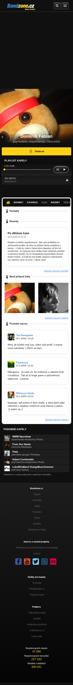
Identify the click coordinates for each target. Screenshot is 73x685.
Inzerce (37, 553)
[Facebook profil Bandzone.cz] (18, 561)
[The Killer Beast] (20, 298)
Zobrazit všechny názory (56, 419)
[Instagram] (44, 561)
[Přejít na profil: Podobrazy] (11, 364)
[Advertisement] (36, 50)
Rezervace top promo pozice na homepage (37, 547)
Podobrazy (22, 362)
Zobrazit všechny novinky (56, 271)
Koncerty (37, 500)
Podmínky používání (37, 624)
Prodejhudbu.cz (37, 589)
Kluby (37, 518)
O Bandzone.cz (37, 630)
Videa (37, 506)
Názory (55, 202)
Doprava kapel (37, 594)
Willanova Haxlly (25, 393)
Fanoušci (37, 512)
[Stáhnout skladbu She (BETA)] (67, 180)
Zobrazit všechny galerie (56, 318)
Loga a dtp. (37, 636)
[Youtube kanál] (27, 561)
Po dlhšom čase (18, 233)
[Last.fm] (53, 561)
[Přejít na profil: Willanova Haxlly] (11, 395)
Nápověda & (37, 613)
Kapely (37, 494)
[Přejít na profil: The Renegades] (11, 337)
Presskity (37, 583)
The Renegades (24, 335)
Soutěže (37, 523)
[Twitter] (36, 561)
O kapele (32, 202)
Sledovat (39, 151)
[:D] (53, 298)
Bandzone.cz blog (37, 529)
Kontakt (37, 618)
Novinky (18, 202)
